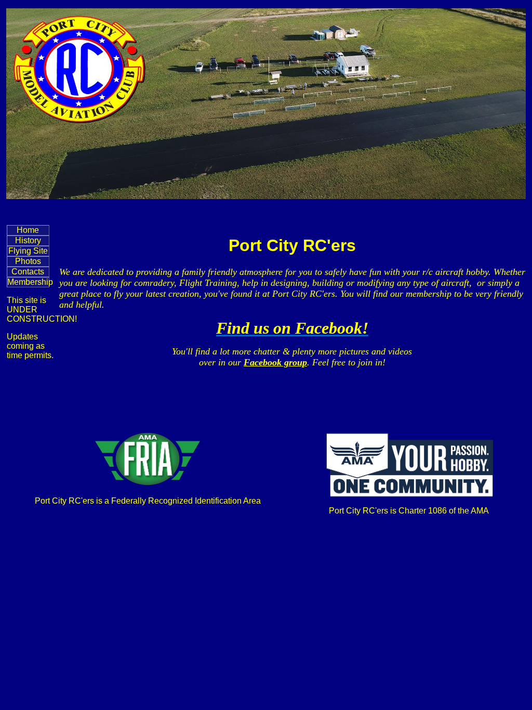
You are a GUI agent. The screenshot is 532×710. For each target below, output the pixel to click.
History (28, 240)
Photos (28, 261)
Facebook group (275, 362)
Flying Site (28, 250)
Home (28, 230)
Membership (28, 282)
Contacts (27, 271)
